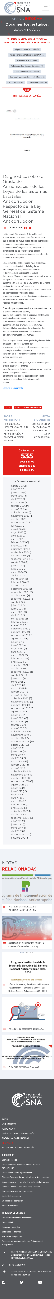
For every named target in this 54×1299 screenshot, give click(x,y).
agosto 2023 (18, 602)
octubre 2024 (18, 555)
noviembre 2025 (20, 516)
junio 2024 (17, 569)
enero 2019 (17, 768)
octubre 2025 (18, 519)
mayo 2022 (17, 648)
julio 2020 (16, 715)
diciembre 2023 (19, 589)
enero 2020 (17, 728)
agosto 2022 (18, 638)
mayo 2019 (17, 755)
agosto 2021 (17, 675)
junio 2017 (16, 824)
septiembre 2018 (20, 781)
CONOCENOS (8, 1155)
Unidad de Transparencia (11, 1196)
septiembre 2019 (20, 741)
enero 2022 (17, 662)
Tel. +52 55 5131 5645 (16, 1265)
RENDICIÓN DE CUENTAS (13, 1213)
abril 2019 (16, 758)
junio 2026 (17, 492)
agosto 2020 (18, 711)
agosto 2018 (17, 784)
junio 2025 (17, 529)
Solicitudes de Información (13, 1232)
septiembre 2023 (20, 598)
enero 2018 (17, 808)
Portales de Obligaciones (12, 1236)
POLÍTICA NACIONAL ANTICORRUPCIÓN (18, 1133)
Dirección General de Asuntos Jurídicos (18, 1191)
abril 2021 (16, 685)
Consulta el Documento (13, 388)
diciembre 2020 (20, 698)
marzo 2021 (17, 688)
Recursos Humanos (10, 1205)
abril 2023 (16, 615)
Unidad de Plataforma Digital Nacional (17, 1172)
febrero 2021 (18, 691)
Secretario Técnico (9, 1160)
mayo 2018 (17, 794)
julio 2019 (16, 748)
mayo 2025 (17, 532)
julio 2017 (16, 821)
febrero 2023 (18, 622)
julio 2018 (16, 788)
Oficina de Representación (12, 1201)
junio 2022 (17, 645)
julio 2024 (16, 565)
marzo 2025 (17, 539)
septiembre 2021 (20, 672)
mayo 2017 (17, 828)
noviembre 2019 (20, 735)
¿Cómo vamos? (9, 1129)
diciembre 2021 (19, 665)
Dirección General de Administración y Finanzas (21, 1186)
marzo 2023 (17, 618)
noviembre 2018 (20, 774)
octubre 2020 (19, 705)
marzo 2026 (17, 502)
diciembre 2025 (19, 512)
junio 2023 (17, 608)
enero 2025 (17, 545)
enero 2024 (17, 585)
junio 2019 (16, 751)
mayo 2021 (17, 681)
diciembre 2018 (19, 771)
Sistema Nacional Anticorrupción (18, 1147)
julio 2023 (16, 605)
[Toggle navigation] (46, 8)
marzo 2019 (17, 761)
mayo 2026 (17, 496)
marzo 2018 (17, 801)
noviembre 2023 (20, 592)
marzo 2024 (17, 579)
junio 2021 (16, 678)
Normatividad (7, 1222)
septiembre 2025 (20, 522)
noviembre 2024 (20, 552)
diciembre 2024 (19, 549)
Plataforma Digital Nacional (15, 1138)
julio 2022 (16, 642)
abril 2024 (16, 575)
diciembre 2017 (19, 811)
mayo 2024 (17, 572)
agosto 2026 (18, 486)
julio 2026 (16, 489)
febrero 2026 (18, 506)
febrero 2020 (18, 725)
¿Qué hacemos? (9, 1124)
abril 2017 (16, 831)
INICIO (5, 1119)
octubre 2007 (19, 837)
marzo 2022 (17, 655)
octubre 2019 (18, 738)
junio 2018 (16, 791)
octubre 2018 (18, 778)
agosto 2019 (17, 745)
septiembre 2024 (20, 559)
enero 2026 (17, 509)
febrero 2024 (18, 582)
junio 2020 (17, 718)
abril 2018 (16, 798)
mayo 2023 (17, 612)
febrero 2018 (18, 804)
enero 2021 (17, 695)
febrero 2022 (18, 658)
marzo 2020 (18, 721)
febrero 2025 (18, 542)
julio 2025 (16, 525)
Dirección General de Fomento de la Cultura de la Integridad (25, 1182)
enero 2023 (17, 625)
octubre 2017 (18, 814)
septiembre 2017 (20, 818)
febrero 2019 (18, 764)
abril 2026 (16, 499)
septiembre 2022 (20, 635)
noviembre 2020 (20, 701)
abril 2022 (16, 652)
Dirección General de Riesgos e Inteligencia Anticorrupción (25, 1177)
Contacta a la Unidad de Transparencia (17, 1217)
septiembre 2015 (20, 834)
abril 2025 (16, 535)
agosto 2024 (18, 562)
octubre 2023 (18, 595)
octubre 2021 (18, 668)
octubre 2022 (18, 632)
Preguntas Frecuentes (11, 1227)
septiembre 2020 (20, 708)
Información (8, 1143)
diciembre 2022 (19, 628)
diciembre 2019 (19, 731)
